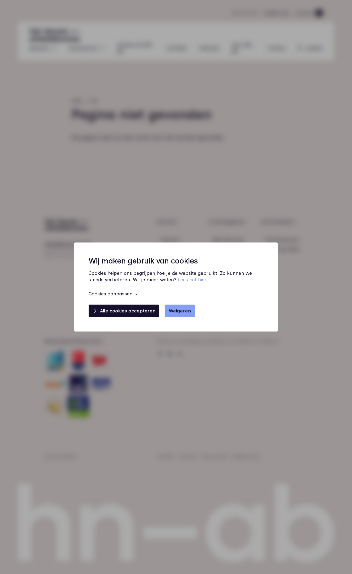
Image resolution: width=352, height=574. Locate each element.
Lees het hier (192, 280)
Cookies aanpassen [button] (110, 294)
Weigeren (180, 311)
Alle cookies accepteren (127, 311)
